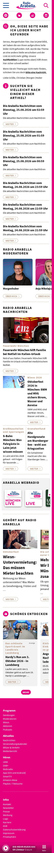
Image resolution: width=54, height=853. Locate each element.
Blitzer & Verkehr (11, 747)
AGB (5, 825)
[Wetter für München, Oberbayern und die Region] (19, 15)
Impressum (8, 833)
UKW (5, 761)
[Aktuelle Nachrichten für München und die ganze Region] (5, 15)
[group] (13, 498)
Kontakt (7, 804)
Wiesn (6, 722)
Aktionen (7, 725)
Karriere (7, 822)
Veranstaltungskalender (15, 743)
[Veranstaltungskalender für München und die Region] (46, 15)
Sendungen (9, 715)
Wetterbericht (10, 751)
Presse (6, 811)
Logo (5, 818)
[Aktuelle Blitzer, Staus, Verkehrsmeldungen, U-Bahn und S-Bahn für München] (32, 15)
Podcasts (7, 729)
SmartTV (7, 776)
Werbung (7, 815)
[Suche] (46, 5)
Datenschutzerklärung (14, 829)
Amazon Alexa (10, 779)
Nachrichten (9, 740)
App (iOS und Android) (14, 772)
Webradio (8, 769)
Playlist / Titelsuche (12, 783)
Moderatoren (9, 718)
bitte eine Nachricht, (36, 72)
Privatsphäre (9, 836)
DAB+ (5, 765)
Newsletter (8, 807)
